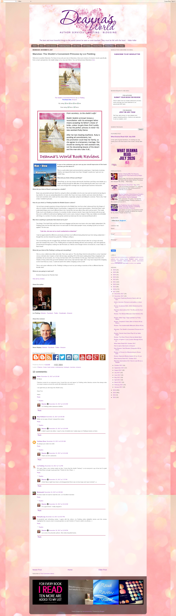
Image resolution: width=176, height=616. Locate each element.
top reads (126, 263)
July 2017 (117, 372)
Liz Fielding (81, 97)
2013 (114, 397)
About (41, 46)
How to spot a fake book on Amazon (124, 346)
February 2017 (118, 384)
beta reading (119, 259)
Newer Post (37, 570)
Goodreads (62, 313)
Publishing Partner (64, 46)
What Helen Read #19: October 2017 (125, 343)
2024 (114, 274)
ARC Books (86, 46)
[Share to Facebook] (60, 365)
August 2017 (118, 370)
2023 (114, 277)
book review (51, 367)
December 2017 (119, 293)
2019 (114, 286)
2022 (114, 279)
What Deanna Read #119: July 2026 (123, 136)
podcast (112, 263)
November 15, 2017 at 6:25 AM (50, 376)
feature (131, 259)
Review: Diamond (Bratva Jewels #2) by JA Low (128, 356)
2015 (114, 392)
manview (72, 367)
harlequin (66, 367)
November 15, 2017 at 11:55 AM (58, 428)
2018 (114, 289)
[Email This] (55, 365)
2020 (114, 284)
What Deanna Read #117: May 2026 (129, 185)
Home (35, 46)
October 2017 (118, 365)
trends (135, 263)
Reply (38, 397)
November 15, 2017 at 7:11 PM (54, 466)
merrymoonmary (87, 611)
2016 (114, 390)
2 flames (39, 367)
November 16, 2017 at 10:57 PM (55, 516)
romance (78, 367)
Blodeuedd (40, 492)
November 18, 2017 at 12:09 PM (58, 530)
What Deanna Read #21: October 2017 (125, 358)
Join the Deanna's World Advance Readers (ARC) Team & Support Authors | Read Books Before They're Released (130, 195)
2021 (114, 282)
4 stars (45, 367)
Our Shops (120, 46)
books (126, 259)
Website (43, 313)
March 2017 (118, 382)
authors (113, 259)
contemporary (59, 367)
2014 (114, 395)
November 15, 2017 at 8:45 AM (55, 416)
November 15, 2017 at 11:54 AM (58, 404)
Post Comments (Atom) (47, 573)
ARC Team (76, 46)
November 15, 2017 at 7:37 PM (58, 479)
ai (119, 257)
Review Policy (97, 46)
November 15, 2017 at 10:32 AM (56, 441)
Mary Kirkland (41, 416)
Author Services (51, 46)
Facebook (50, 313)
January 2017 (118, 387)
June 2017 (117, 375)
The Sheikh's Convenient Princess (65, 97)
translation (131, 263)
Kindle (112, 257)
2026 (114, 270)
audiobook (132, 257)
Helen (39, 376)
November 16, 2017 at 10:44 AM (58, 504)
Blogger (102, 611)
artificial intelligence (125, 257)
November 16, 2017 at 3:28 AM (53, 492)
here (93, 60)
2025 (114, 272)
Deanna (44, 404)
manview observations (124, 260)
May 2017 (117, 377)
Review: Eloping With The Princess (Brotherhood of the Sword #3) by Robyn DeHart (130, 175)
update (139, 263)
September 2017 (119, 368)
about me (116, 257)
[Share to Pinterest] (62, 365)
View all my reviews (39, 279)
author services (139, 257)
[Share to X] (58, 365)
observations (140, 260)
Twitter (56, 313)
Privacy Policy (109, 46)
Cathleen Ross (41, 441)
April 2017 (117, 380)
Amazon (74, 99)
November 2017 (119, 296)
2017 (114, 291)
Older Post (102, 570)
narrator (134, 260)
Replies (41, 400)
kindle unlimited (139, 259)
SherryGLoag (41, 516)
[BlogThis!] (57, 365)
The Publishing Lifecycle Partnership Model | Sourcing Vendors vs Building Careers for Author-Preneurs (129, 206)
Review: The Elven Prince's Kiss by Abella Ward (128, 337)
